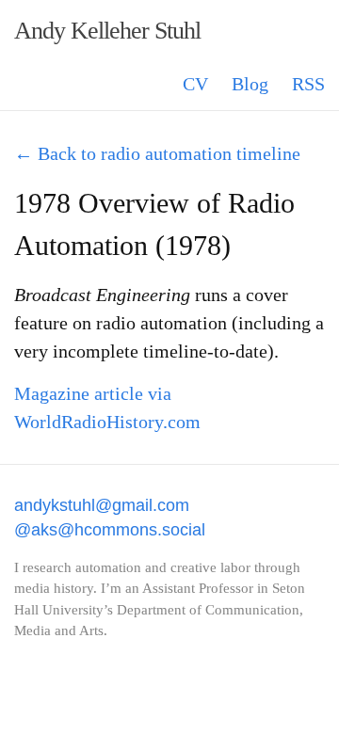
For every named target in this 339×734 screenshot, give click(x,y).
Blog (250, 83)
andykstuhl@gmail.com (101, 505)
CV (195, 83)
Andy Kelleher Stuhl (107, 30)
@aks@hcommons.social (109, 529)
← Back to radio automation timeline (157, 153)
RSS (308, 83)
